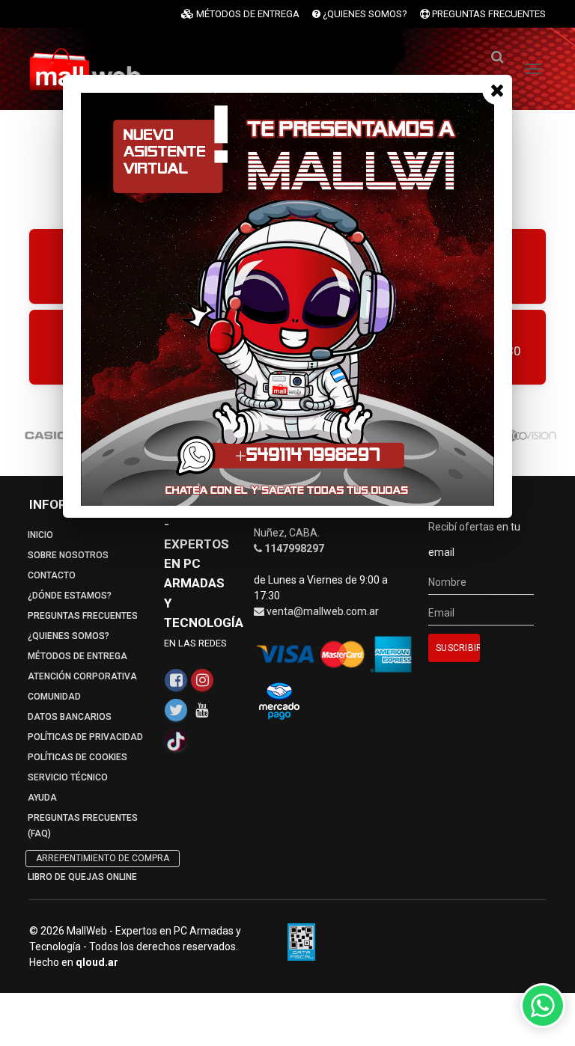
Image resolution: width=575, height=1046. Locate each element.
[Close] (497, 90)
